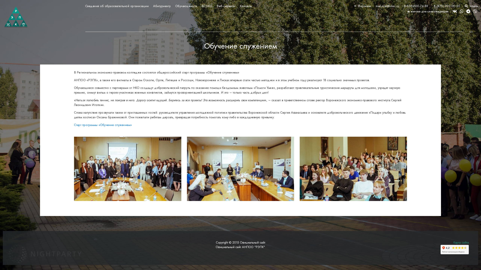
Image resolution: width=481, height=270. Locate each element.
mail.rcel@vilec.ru (387, 6)
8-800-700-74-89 (416, 6)
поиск (473, 6)
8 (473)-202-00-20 (447, 6)
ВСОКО (207, 6)
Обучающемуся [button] (186, 6)
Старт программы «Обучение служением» (103, 125)
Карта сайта (461, 242)
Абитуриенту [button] (162, 6)
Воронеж (364, 6)
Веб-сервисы (226, 6)
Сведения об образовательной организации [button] (117, 6)
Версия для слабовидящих (430, 11)
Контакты (246, 6)
